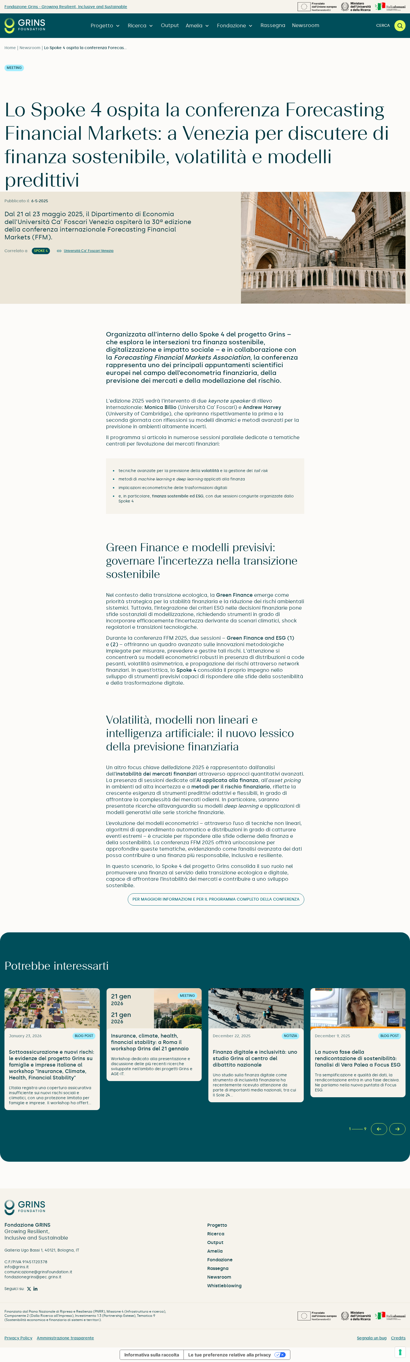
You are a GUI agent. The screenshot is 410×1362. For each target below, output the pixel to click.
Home (10, 47)
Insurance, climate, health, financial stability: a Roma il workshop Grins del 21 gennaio (150, 1042)
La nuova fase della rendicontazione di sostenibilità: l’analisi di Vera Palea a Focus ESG (358, 1058)
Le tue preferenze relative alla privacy (229, 1355)
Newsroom (305, 25)
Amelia (194, 26)
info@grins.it (16, 1267)
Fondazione (231, 26)
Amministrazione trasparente (65, 1338)
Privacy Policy (18, 1338)
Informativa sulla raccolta (151, 1355)
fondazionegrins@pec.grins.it (32, 1277)
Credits (398, 1338)
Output (170, 25)
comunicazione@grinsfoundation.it (38, 1272)
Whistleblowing (224, 1285)
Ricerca (137, 26)
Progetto (102, 26)
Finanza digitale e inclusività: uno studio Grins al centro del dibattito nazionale (255, 1058)
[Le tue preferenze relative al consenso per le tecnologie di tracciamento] (400, 1352)
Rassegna (273, 25)
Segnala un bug (372, 1338)
